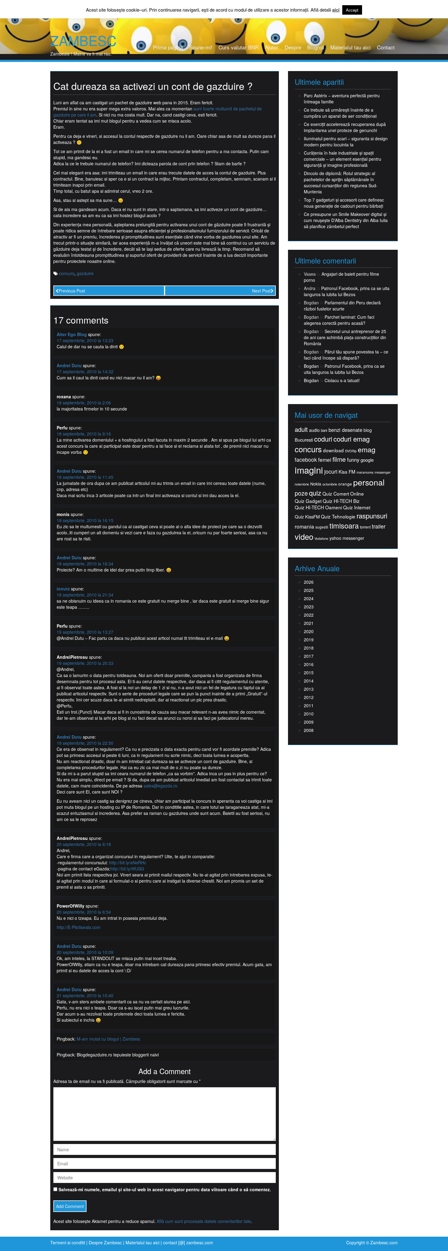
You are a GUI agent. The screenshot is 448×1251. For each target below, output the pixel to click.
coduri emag (351, 438)
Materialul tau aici (350, 47)
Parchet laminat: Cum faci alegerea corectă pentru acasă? (339, 320)
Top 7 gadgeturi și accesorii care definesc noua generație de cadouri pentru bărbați (344, 203)
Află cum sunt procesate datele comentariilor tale (204, 1221)
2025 (309, 590)
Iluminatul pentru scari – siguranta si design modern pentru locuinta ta (346, 141)
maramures (365, 472)
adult (301, 429)
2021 (309, 623)
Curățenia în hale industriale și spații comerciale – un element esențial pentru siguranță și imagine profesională (342, 159)
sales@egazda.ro (160, 786)
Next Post (261, 291)
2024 (309, 598)
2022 (309, 615)
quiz (315, 492)
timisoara (344, 526)
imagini (309, 470)
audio (314, 430)
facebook (306, 459)
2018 (309, 648)
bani (324, 430)
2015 (309, 672)
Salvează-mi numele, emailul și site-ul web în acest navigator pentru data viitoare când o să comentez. (165, 1189)
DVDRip (351, 451)
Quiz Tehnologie (338, 516)
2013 (309, 689)
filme (339, 459)
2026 (309, 582)
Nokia (315, 484)
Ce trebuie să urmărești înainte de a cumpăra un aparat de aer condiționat (340, 113)
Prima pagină (168, 47)
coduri (323, 438)
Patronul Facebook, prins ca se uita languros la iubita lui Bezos (346, 291)
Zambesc (83, 40)
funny (353, 459)
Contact (386, 47)
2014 (309, 681)
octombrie (329, 484)
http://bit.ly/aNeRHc (127, 862)
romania (304, 526)
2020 (309, 631)
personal (369, 482)
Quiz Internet (356, 507)
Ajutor (271, 47)
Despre (293, 47)
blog (368, 430)
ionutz (63, 589)
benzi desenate (345, 429)
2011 (309, 705)
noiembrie (302, 484)
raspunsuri (372, 515)
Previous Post (72, 291)
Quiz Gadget (308, 501)
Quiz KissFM (307, 516)
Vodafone (321, 538)
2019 (309, 639)
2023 (309, 607)
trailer (379, 526)
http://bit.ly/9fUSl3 (127, 869)
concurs (66, 273)
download (333, 450)
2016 (309, 664)
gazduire (85, 273)
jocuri (330, 471)
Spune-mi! (200, 47)
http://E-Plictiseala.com (79, 927)
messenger (383, 472)
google (367, 460)
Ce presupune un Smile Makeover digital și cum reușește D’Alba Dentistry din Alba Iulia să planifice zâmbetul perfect (346, 220)
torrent (365, 527)
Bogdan (311, 366)
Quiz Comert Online (343, 493)
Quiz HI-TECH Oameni (318, 507)
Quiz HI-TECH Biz (341, 501)
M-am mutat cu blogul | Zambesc (108, 1039)
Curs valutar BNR (239, 47)
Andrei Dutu (69, 365)
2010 (309, 714)
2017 (309, 656)
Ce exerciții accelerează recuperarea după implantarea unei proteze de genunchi (345, 127)
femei (324, 459)
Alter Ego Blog (72, 334)
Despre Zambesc (105, 1242)
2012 (309, 697)
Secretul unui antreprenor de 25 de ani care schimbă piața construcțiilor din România (345, 337)
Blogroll (315, 47)
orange (345, 484)
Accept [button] (352, 10)
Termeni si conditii (67, 1242)
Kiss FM (347, 471)
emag (366, 449)
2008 (309, 730)
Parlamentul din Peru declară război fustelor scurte (342, 305)
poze (301, 493)
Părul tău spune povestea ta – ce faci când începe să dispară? (346, 355)
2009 (309, 722)
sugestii (321, 526)
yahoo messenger (346, 538)
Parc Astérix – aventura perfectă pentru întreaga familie (342, 98)
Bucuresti (304, 439)
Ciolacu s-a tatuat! (342, 380)
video (304, 536)
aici (336, 10)
